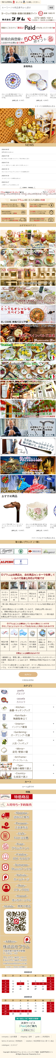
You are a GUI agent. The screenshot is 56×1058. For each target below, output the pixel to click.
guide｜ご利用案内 (42, 1036)
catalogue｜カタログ (9, 1045)
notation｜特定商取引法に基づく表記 (40, 1041)
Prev (4, 54)
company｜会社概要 (9, 1036)
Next (52, 54)
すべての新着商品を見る (46, 106)
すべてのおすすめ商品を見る (44, 538)
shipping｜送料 (26, 1036)
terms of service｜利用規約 (12, 1041)
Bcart (38, 1054)
